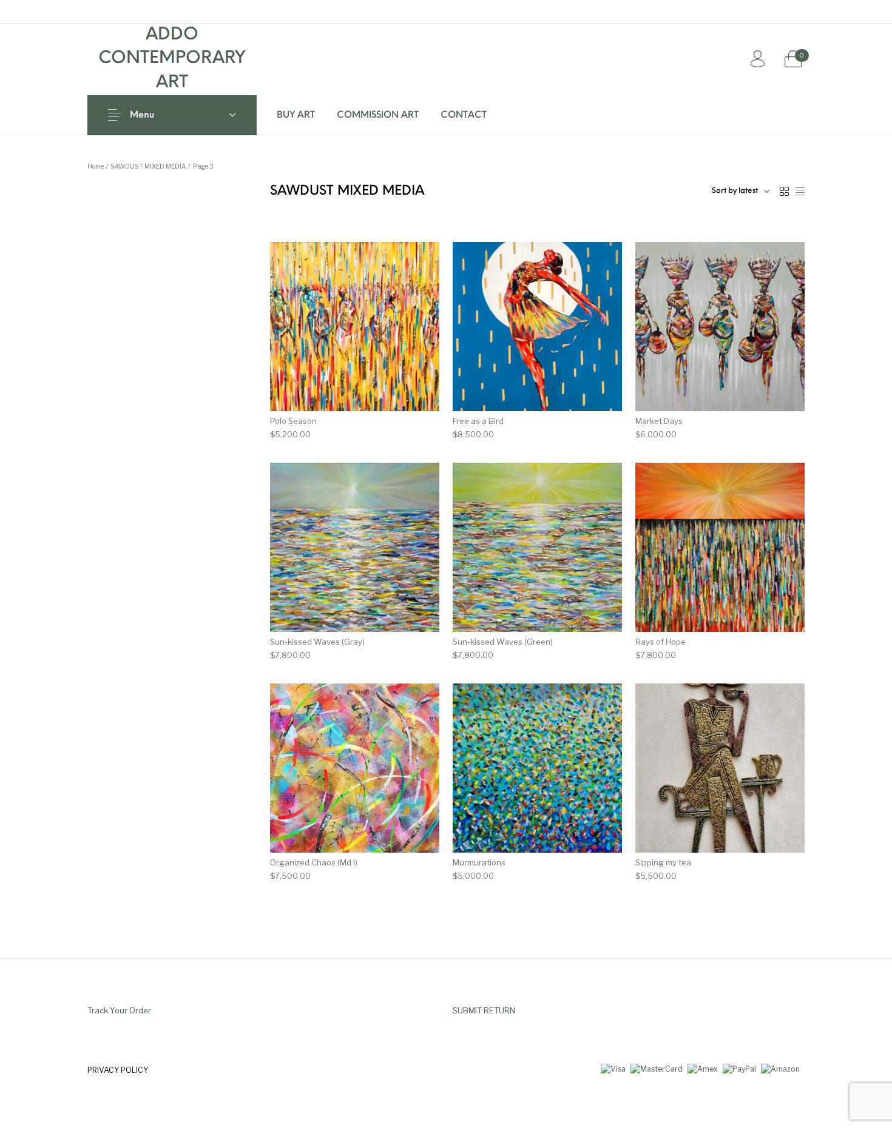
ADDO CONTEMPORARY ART (172, 59)
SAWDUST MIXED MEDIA (148, 166)
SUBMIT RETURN (484, 1010)
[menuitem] (296, 115)
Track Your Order (119, 1010)
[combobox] (740, 191)
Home (95, 166)
